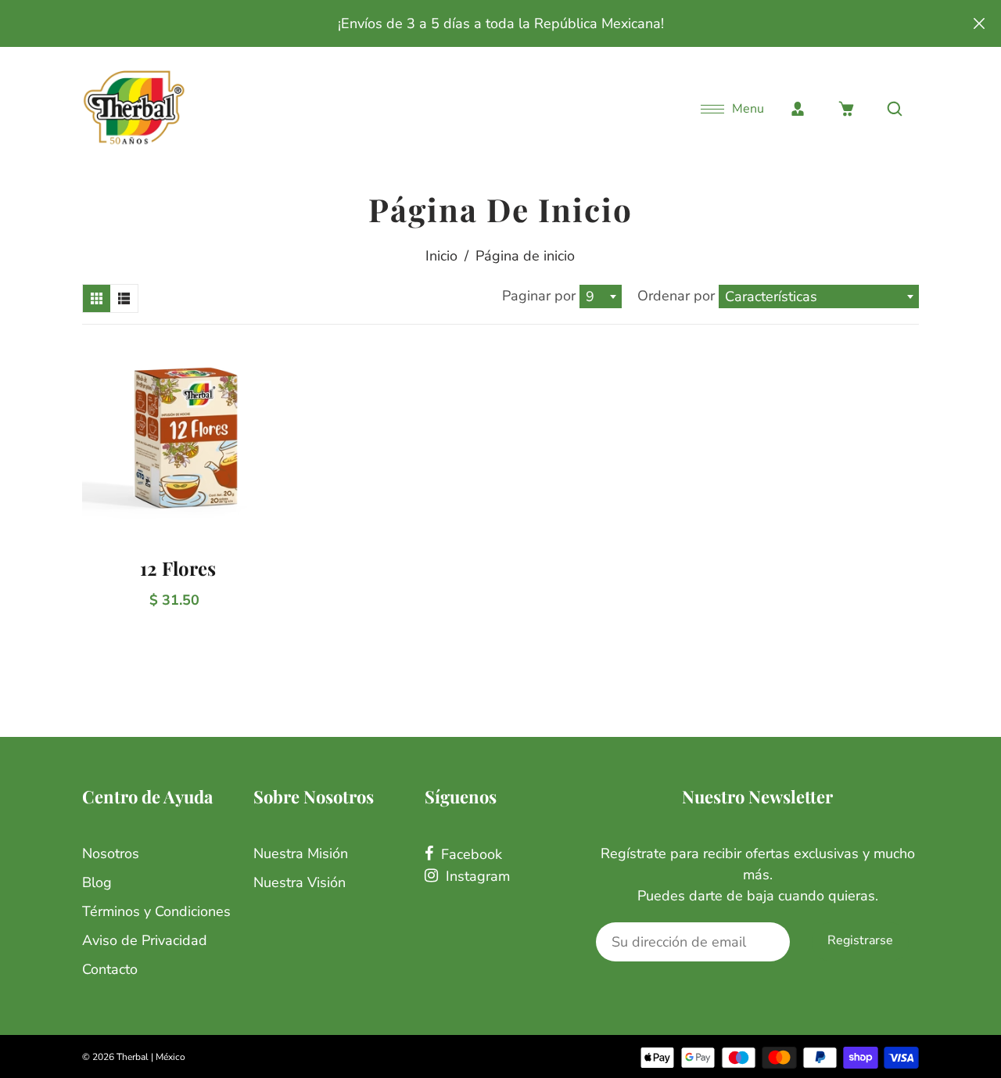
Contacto (110, 969)
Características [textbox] (771, 296)
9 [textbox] (590, 296)
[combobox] (600, 296)
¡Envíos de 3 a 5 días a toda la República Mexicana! (501, 23)
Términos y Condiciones (156, 911)
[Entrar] (797, 108)
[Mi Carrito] (846, 108)
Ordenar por (678, 295)
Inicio (441, 255)
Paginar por (539, 295)
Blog (97, 882)
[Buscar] (894, 108)
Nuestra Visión (299, 882)
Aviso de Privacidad (144, 940)
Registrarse (860, 940)
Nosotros (110, 853)
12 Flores (178, 567)
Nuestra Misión (300, 853)
